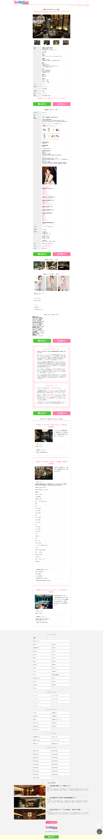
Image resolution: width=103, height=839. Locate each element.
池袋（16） (54, 651)
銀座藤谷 (43, 214)
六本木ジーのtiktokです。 (46, 186)
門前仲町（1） (54, 684)
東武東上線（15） (36, 726)
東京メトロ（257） (36, 722)
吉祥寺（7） (54, 667)
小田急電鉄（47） (55, 716)
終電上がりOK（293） (36, 740)
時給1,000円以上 (36, 750)
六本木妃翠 (44, 189)
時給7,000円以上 (36, 770)
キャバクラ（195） (55, 695)
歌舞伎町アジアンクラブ (46, 203)
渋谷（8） (54, 654)
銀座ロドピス (44, 219)
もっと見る (51, 822)
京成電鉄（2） (54, 712)
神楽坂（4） (54, 664)
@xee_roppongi (45, 187)
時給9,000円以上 (55, 774)
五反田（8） (35, 664)
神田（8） (35, 661)
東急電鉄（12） (54, 722)
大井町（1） (35, 688)
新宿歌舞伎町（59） (36, 647)
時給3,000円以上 (36, 757)
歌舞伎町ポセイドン (45, 202)
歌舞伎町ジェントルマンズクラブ (47, 204)
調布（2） (54, 678)
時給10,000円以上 (36, 777)
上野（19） (54, 657)
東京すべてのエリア (36, 641)
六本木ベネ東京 (44, 191)
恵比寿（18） (35, 651)
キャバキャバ (53, 123)
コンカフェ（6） (36, 705)
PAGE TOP (99, 832)
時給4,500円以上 (55, 760)
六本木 (44, 84)
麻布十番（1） (35, 684)
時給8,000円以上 (36, 774)
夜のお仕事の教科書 (86, 5)
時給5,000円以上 (36, 764)
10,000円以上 (41, 481)
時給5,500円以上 (55, 764)
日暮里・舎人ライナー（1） (56, 719)
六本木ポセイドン (45, 193)
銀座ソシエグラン (45, 220)
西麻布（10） (54, 647)
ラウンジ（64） (35, 698)
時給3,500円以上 (55, 757)
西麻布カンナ (44, 223)
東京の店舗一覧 (78, 5)
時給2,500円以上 (55, 754)
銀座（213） (35, 644)
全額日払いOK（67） (55, 743)
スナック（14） (54, 702)
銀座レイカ (44, 215)
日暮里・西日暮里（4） (56, 674)
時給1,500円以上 (55, 750)
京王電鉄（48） (35, 716)
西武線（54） (54, 726)
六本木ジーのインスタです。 (46, 165)
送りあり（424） (55, 736)
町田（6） (35, 667)
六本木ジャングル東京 (45, 194)
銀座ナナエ (44, 216)
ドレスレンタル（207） (56, 740)
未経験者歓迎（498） (36, 736)
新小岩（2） (35, 681)
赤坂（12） (35, 654)
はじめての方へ (72, 5)
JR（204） (35, 712)
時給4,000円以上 (36, 760)
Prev (34, 26)
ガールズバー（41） (36, 702)
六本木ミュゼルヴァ (43, 354)
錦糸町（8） (54, 661)
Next (69, 26)
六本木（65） (54, 644)
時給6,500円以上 (55, 767)
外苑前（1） (54, 681)
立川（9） (35, 671)
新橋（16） (35, 719)
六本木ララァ (44, 190)
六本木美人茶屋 (58, 390)
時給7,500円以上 (55, 770)
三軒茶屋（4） (54, 671)
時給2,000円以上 (36, 754)
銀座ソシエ (44, 217)
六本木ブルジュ (44, 192)
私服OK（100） (35, 743)
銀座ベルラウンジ (45, 207)
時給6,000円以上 (36, 767)
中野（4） (35, 674)
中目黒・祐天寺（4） (36, 678)
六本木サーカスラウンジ (46, 198)
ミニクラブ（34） (55, 698)
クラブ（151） (35, 695)
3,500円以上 (41, 444)
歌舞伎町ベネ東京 (45, 201)
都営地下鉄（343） (36, 729)
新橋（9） (35, 657)
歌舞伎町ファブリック (45, 210)
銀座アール (44, 218)
